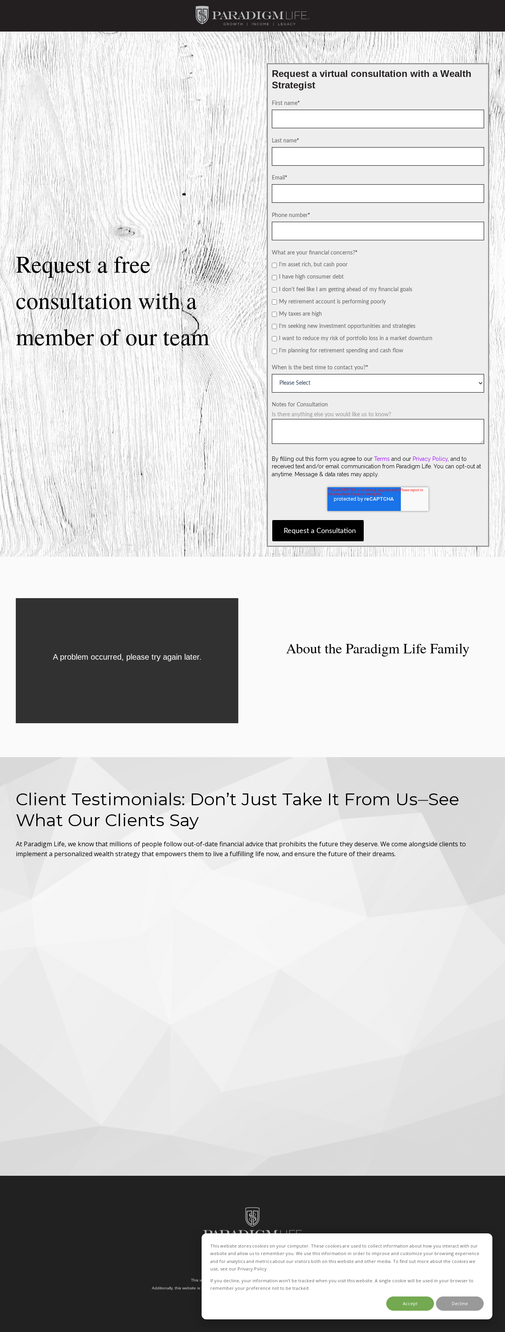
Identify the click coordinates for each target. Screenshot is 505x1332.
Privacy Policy (430, 459)
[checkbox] (378, 308)
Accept (410, 1303)
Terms (382, 459)
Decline (460, 1303)
